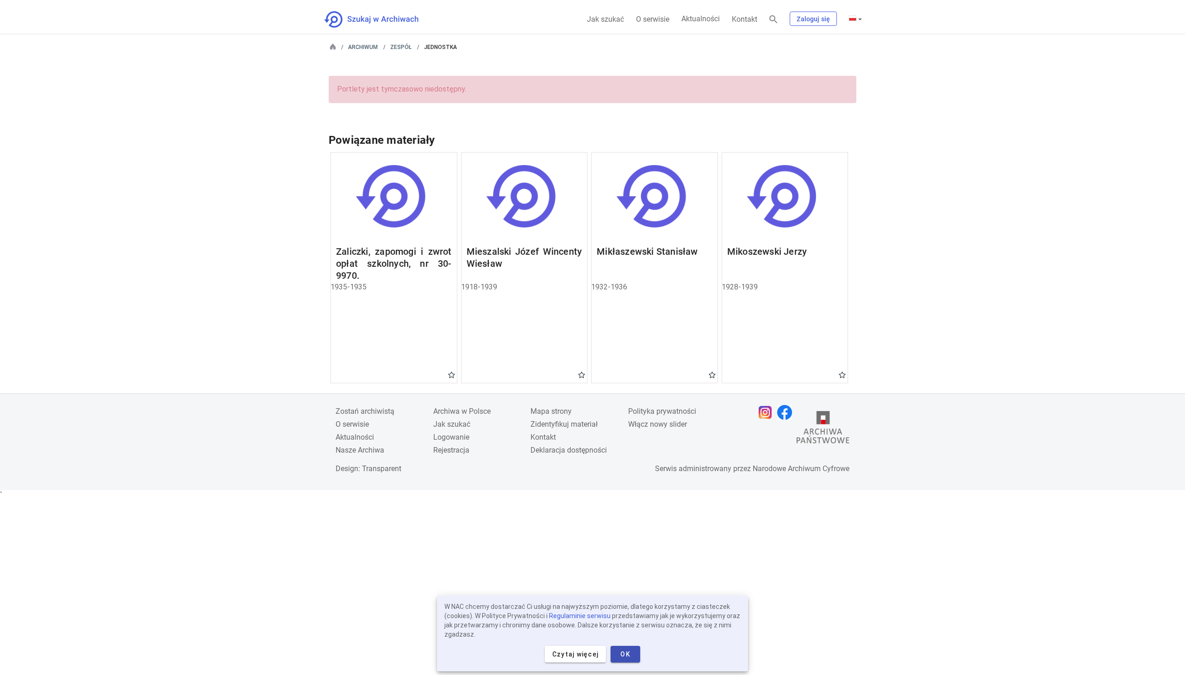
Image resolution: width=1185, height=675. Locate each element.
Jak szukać (605, 19)
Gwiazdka (451, 374)
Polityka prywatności (662, 411)
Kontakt (744, 19)
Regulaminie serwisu (580, 616)
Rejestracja (451, 450)
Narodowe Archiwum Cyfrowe (801, 468)
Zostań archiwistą (365, 411)
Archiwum (363, 47)
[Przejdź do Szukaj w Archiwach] (380, 19)
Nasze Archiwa (360, 450)
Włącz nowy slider (657, 424)
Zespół (401, 47)
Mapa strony (551, 411)
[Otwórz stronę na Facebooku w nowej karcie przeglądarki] (787, 412)
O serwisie (652, 19)
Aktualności (700, 18)
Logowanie (451, 437)
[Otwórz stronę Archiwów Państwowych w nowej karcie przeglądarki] (823, 429)
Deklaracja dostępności (568, 450)
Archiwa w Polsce (462, 411)
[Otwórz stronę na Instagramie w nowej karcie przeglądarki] (767, 412)
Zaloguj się (813, 19)
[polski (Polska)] (855, 19)
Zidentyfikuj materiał (564, 424)
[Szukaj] (773, 19)
